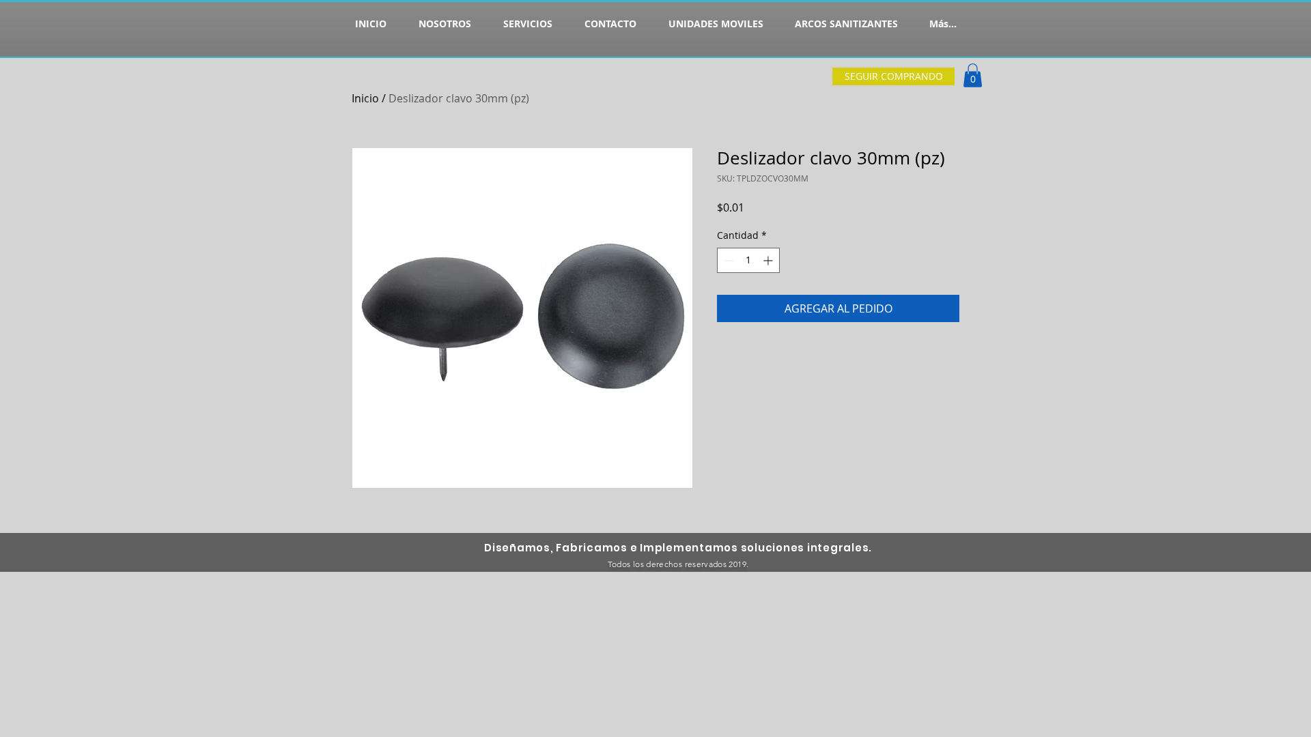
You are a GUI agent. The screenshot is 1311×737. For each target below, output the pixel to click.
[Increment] (769, 260)
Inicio (365, 98)
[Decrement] (727, 260)
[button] (973, 75)
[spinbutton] (748, 260)
